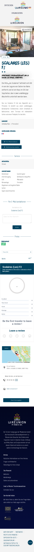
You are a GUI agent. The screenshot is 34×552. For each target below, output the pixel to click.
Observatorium (8, 540)
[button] (26, 7)
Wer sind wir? (8, 532)
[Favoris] (22, 8)
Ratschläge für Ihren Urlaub (11, 465)
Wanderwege (7, 477)
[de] (30, 8)
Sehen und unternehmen (10, 480)
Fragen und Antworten (9, 461)
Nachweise (19, 532)
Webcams (6, 474)
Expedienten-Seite (9, 537)
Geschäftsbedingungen (11, 545)
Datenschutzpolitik (10, 543)
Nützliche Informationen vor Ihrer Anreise (15, 458)
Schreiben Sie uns (8, 490)
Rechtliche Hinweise (10, 535)
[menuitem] (9, 5)
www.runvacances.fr (12, 389)
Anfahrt (6, 348)
